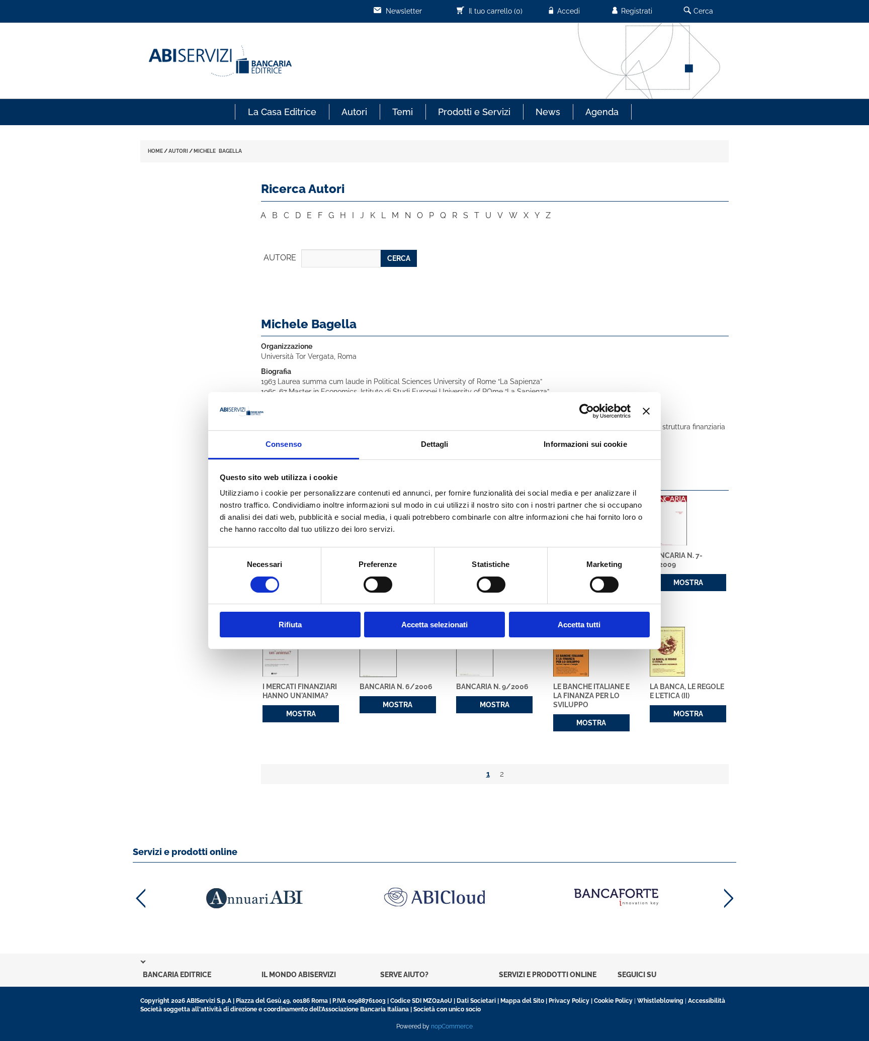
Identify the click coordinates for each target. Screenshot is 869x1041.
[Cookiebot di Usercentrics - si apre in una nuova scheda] (587, 411)
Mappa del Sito (522, 1000)
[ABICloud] (434, 897)
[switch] (378, 585)
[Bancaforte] (615, 897)
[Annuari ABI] (253, 898)
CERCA (398, 258)
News (548, 112)
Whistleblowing (660, 1000)
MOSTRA (688, 583)
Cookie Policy (613, 1000)
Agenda (602, 112)
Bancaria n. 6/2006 (396, 687)
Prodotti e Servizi (474, 112)
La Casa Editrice (282, 112)
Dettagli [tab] (435, 444)
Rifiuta (290, 624)
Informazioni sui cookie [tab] (585, 444)
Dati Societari (476, 1000)
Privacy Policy (569, 1000)
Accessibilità (706, 1000)
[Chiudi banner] (646, 411)
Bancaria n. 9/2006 (492, 687)
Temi (402, 112)
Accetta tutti (579, 624)
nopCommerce (452, 1026)
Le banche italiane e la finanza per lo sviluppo (591, 696)
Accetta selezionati (434, 624)
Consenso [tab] (284, 444)
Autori (354, 112)
